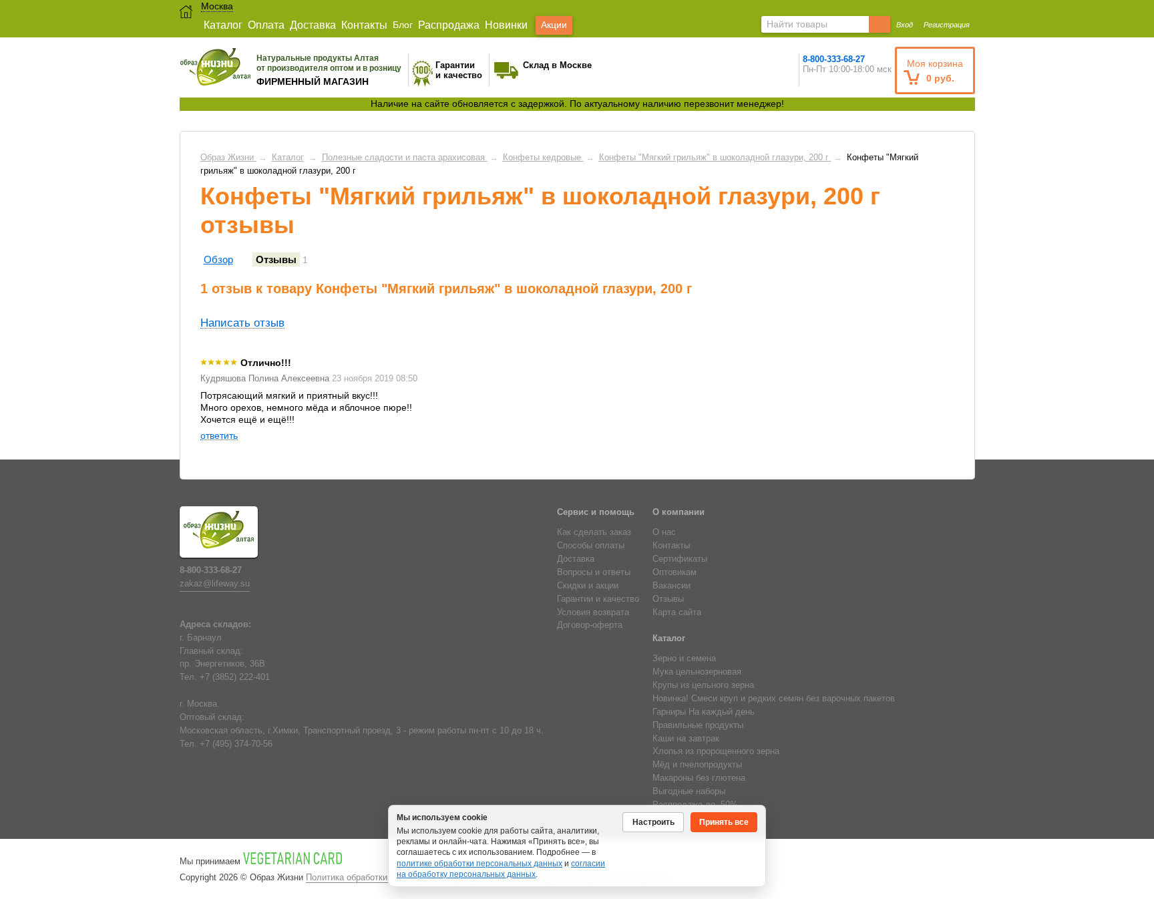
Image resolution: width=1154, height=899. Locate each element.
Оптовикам (674, 572)
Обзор (218, 259)
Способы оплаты (590, 545)
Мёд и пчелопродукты (697, 764)
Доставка (313, 25)
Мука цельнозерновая (696, 672)
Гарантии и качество (598, 599)
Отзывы (276, 259)
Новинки (506, 25)
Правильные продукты (697, 725)
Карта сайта (676, 612)
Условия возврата (593, 612)
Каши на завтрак (685, 738)
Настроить (653, 822)
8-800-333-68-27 (834, 59)
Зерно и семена (684, 658)
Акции (554, 24)
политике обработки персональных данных (479, 863)
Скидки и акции (587, 585)
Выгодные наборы (688, 791)
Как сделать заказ (594, 532)
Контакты (364, 25)
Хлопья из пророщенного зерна (715, 751)
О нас (664, 532)
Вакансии (671, 585)
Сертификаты (679, 559)
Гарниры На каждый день (703, 712)
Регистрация (947, 25)
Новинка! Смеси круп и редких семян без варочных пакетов (773, 698)
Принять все (724, 822)
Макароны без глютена (698, 778)
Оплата (266, 25)
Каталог (223, 25)
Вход (904, 25)
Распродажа (448, 25)
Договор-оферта (589, 625)
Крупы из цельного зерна (703, 685)
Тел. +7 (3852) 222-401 (225, 677)
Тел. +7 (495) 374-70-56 (226, 744)
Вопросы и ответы (593, 572)
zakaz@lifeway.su (215, 583)
